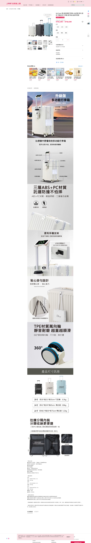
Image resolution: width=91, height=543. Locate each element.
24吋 (62, 27)
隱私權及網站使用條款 (37, 542)
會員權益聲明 (53, 542)
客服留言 (53, 540)
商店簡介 (34, 540)
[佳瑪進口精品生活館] (13, 3)
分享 (58, 62)
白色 (58, 32)
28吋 (66, 27)
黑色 (62, 32)
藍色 (66, 32)
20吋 (58, 27)
